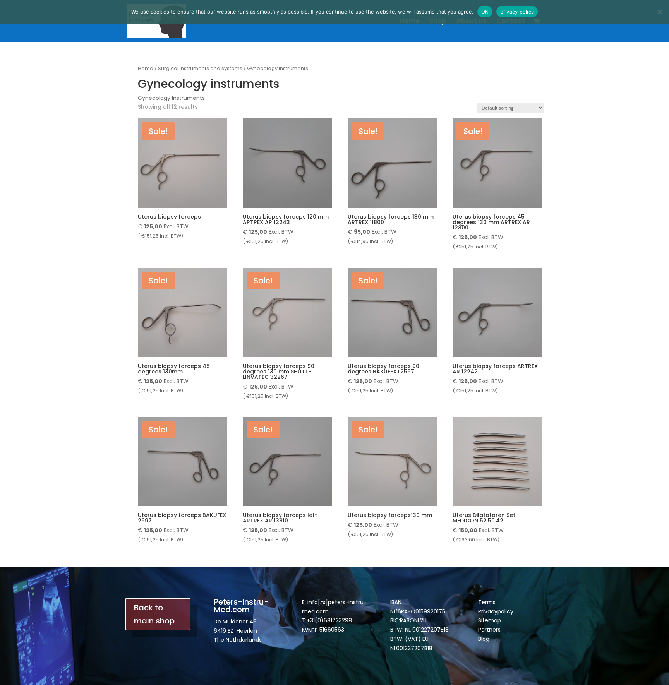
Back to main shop (154, 614)
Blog (483, 639)
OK (485, 12)
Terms (487, 602)
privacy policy (517, 12)
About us (471, 22)
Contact (510, 22)
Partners (489, 630)
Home (410, 22)
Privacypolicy (495, 611)
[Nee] (659, 11)
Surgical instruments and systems (200, 68)
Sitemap (489, 620)
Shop (437, 22)
